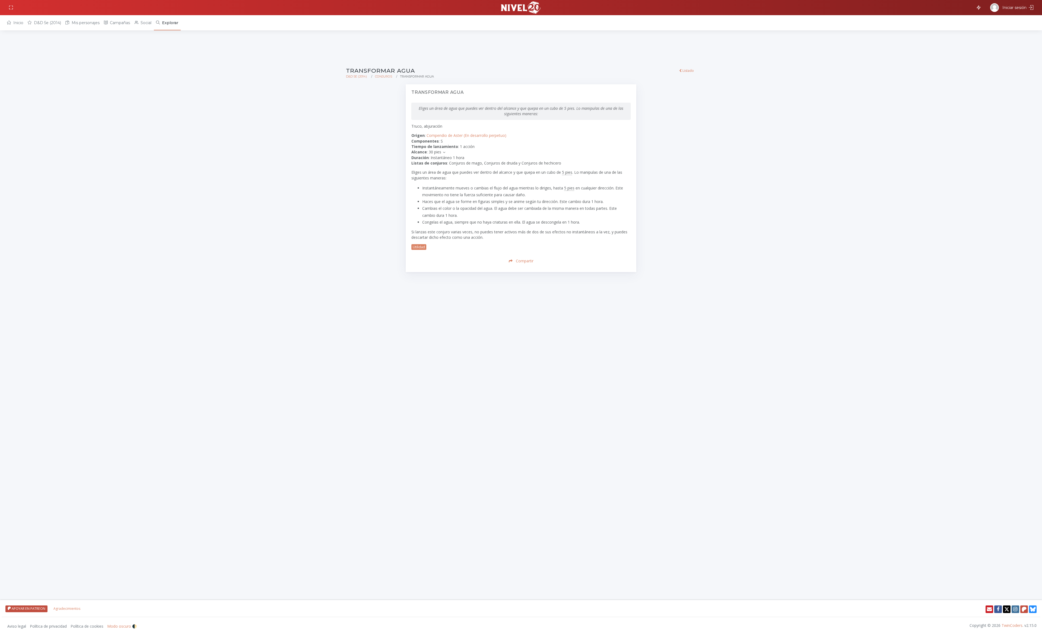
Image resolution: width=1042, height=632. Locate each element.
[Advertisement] (509, 49)
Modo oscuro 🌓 (122, 626)
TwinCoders (1012, 625)
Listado (688, 70)
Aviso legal (16, 626)
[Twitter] (1007, 609)
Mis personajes (85, 22)
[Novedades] (977, 7)
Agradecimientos (66, 608)
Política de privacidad (48, 626)
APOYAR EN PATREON (28, 608)
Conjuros (383, 76)
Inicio (17, 22)
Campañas (119, 22)
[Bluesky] (1033, 609)
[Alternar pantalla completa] (11, 7)
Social (145, 22)
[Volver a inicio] (521, 7)
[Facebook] (998, 609)
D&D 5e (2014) (47, 22)
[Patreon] (1024, 609)
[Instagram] (1015, 609)
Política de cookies (87, 626)
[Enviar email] (989, 609)
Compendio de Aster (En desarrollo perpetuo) (466, 135)
